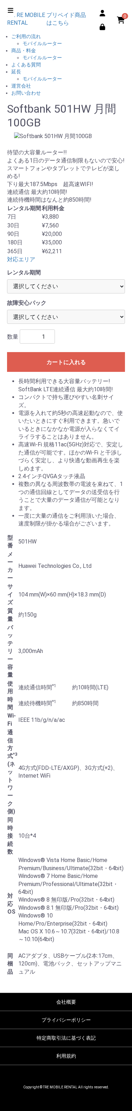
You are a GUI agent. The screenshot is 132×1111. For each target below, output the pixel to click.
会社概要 (66, 1002)
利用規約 (66, 1056)
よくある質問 (26, 64)
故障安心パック (26, 302)
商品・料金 (23, 50)
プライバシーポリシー (66, 1020)
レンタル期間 (24, 272)
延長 (16, 72)
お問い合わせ (26, 93)
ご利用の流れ (26, 36)
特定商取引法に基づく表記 (66, 1038)
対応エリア (21, 259)
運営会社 (21, 86)
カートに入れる (66, 362)
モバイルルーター (42, 43)
